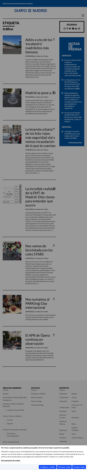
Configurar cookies (47, 467)
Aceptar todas (79, 467)
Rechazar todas (64, 467)
